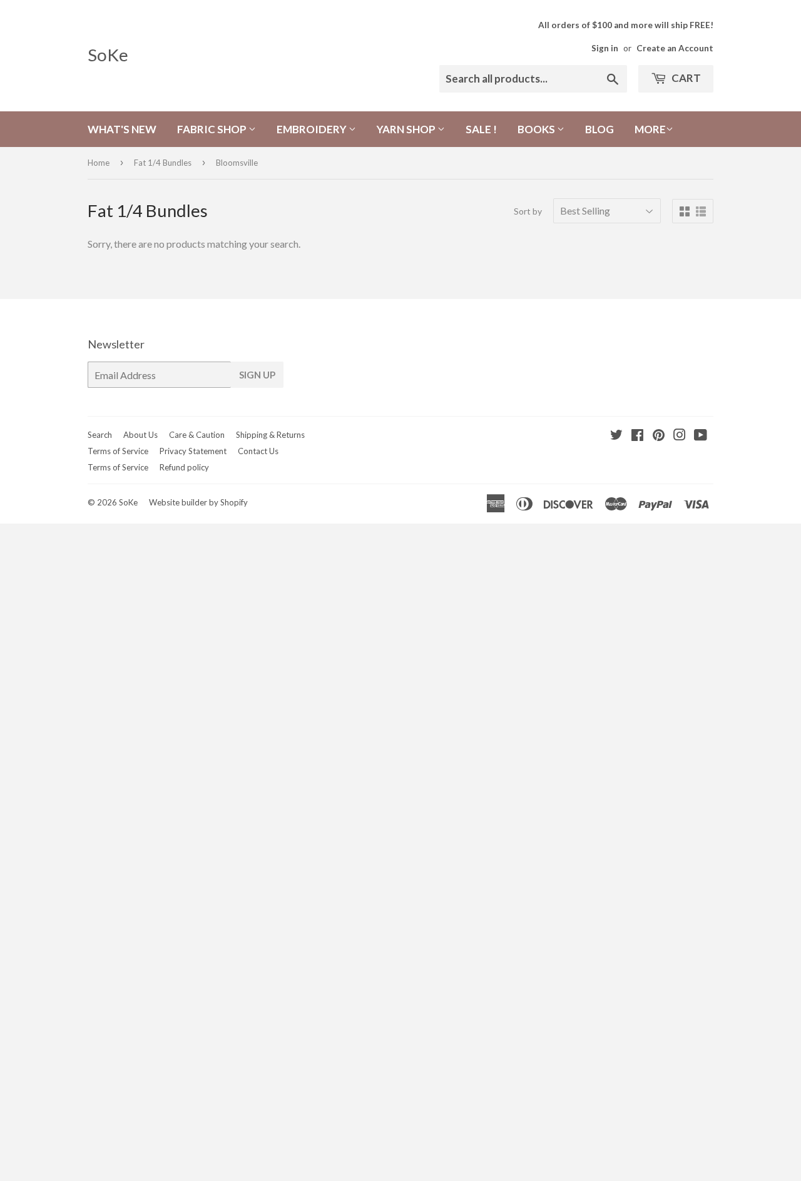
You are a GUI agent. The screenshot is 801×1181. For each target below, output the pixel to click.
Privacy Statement (193, 451)
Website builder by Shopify (198, 502)
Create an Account (674, 48)
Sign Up (257, 374)
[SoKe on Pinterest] (658, 436)
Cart (685, 77)
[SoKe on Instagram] (679, 436)
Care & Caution (197, 435)
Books (537, 129)
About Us (140, 435)
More (650, 129)
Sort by (528, 211)
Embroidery (313, 129)
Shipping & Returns (270, 435)
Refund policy (184, 467)
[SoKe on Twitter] (616, 436)
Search (100, 435)
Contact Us (258, 451)
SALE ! (481, 129)
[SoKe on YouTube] (700, 436)
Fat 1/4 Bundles (162, 163)
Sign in (604, 48)
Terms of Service (118, 451)
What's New (122, 129)
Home (99, 163)
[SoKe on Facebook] (637, 436)
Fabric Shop (212, 129)
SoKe (108, 54)
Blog (599, 129)
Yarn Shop (407, 129)
